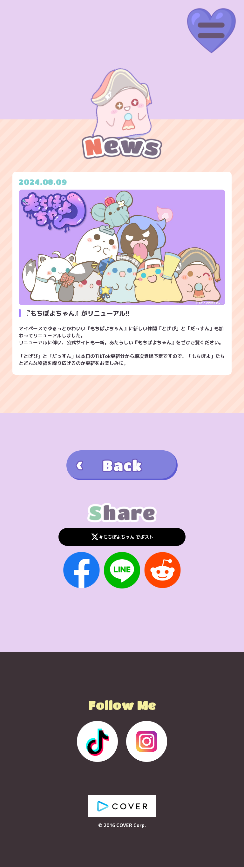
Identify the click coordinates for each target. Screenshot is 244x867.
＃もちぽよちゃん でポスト (126, 537)
